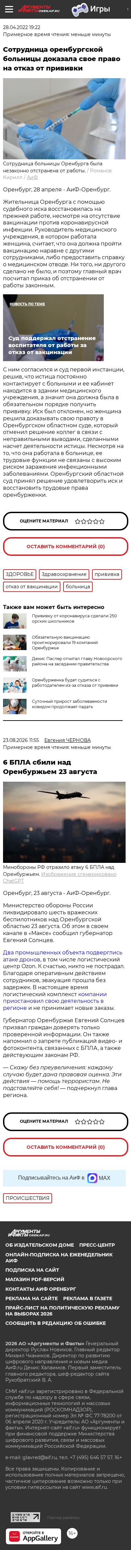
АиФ (32, 177)
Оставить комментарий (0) (66, 547)
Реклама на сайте (31, 1298)
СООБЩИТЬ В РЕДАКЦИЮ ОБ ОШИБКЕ (55, 1323)
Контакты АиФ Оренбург (40, 1289)
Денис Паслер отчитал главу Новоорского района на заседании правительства (77, 661)
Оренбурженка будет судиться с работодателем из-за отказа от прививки (75, 682)
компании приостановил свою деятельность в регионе (55, 1001)
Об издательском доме (39, 1245)
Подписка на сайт (32, 1270)
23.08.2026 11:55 (21, 740)
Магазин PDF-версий (34, 1279)
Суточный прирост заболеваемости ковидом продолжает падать (69, 704)
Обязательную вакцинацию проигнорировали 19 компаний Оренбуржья (65, 642)
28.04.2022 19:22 (21, 27)
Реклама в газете (87, 1298)
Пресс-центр (97, 1245)
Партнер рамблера (63, 1518)
